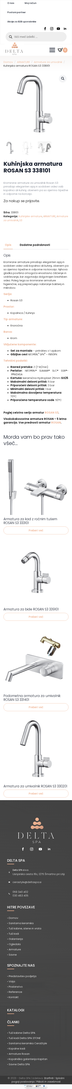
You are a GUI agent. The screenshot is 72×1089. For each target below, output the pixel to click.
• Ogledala (14, 944)
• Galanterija (15, 939)
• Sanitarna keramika (20, 923)
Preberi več (36, 530)
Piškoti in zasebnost (48, 1081)
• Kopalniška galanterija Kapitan (27, 1059)
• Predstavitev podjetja (21, 976)
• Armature (14, 949)
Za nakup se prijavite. (21, 200)
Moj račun (30, 3)
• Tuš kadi (13, 933)
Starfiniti (49, 1078)
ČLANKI (13, 1022)
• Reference (14, 992)
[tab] (8, 245)
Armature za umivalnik (48, 62)
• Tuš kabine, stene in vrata (24, 928)
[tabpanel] (36, 339)
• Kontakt (13, 997)
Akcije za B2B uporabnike (21, 21)
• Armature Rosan (18, 1054)
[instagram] (51, 28)
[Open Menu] (52, 50)
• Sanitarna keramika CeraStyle (27, 1043)
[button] (62, 78)
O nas (10, 3)
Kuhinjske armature (30, 216)
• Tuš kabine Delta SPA (21, 1033)
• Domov (12, 918)
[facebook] (45, 28)
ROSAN (56, 422)
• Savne (12, 954)
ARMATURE (23, 62)
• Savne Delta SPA (18, 1064)
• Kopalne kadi (16, 1048)
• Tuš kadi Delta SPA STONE (24, 1038)
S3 (20, 220)
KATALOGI (15, 1010)
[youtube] (58, 28)
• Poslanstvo (15, 986)
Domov (8, 62)
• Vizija (11, 981)
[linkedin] (65, 28)
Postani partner (16, 12)
